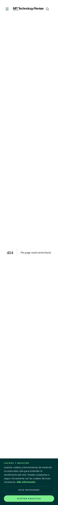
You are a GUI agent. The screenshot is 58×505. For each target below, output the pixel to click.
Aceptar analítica (29, 498)
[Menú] (7, 9)
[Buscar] (47, 9)
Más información (26, 481)
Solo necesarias (29, 490)
